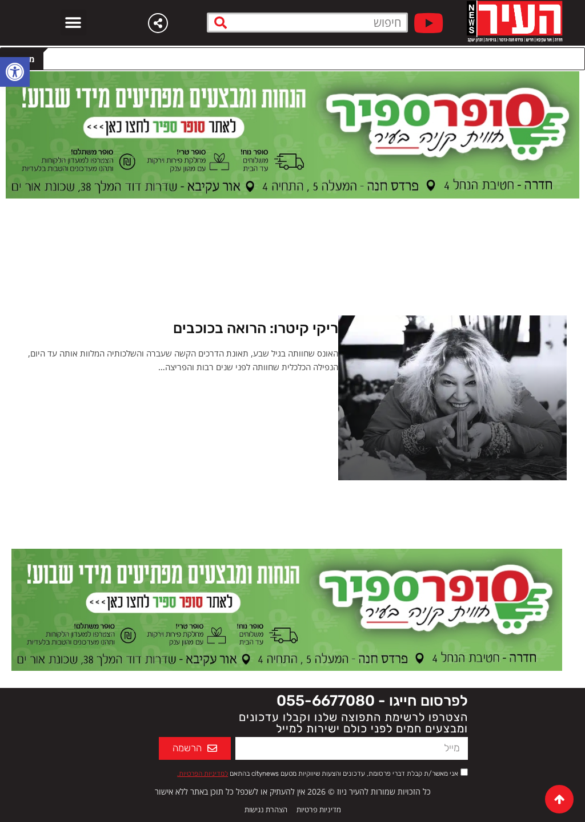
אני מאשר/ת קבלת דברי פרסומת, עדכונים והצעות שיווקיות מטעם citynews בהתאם (317, 774)
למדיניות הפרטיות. (202, 774)
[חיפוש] (221, 23)
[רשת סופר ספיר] (292, 134)
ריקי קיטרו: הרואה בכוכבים (255, 328)
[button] (73, 22)
